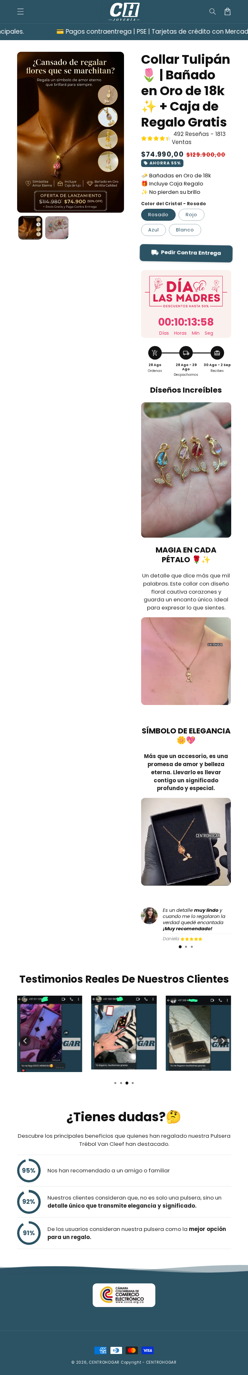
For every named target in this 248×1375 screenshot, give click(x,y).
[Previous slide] (25, 1041)
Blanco (185, 230)
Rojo (191, 214)
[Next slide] (223, 1041)
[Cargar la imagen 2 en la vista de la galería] (56, 228)
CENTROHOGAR (104, 1362)
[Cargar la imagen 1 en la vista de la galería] (30, 228)
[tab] (180, 947)
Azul (153, 230)
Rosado (158, 214)
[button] (20, 11)
